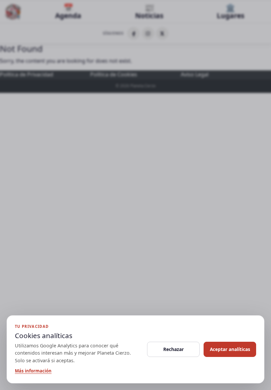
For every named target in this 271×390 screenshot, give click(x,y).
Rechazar (173, 349)
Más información (33, 371)
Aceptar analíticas (230, 349)
